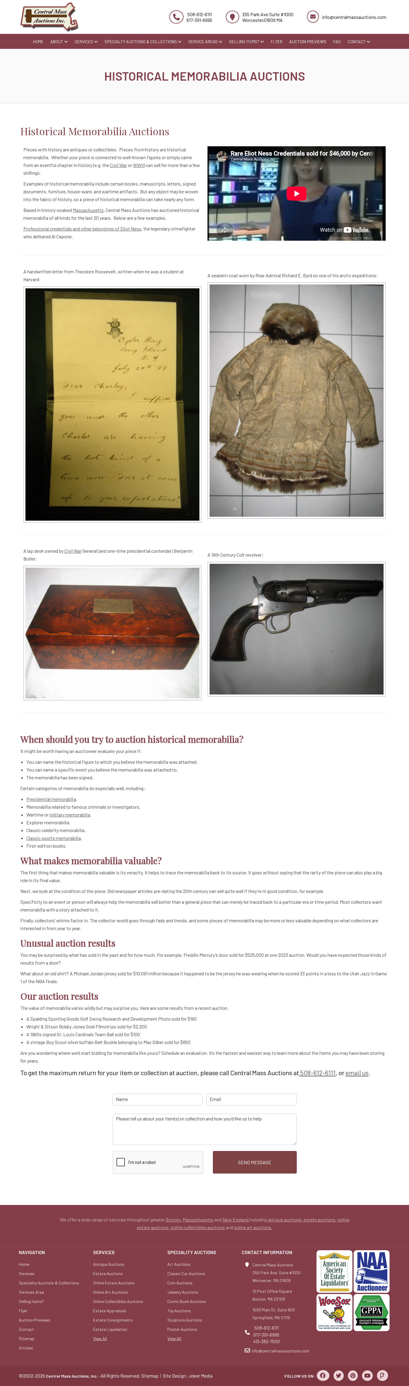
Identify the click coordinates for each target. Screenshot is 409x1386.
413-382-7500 (266, 1341)
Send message (254, 1162)
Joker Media (200, 1376)
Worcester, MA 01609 (271, 1280)
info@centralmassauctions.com (354, 17)
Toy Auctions (179, 1310)
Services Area (31, 1292)
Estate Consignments (113, 1319)
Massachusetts (88, 210)
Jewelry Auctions (182, 1292)
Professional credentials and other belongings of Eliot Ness (82, 228)
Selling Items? (244, 41)
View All (100, 1338)
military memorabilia (69, 814)
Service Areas (203, 41)
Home (38, 41)
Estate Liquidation (110, 1329)
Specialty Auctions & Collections (141, 41)
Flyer (276, 41)
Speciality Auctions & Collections (49, 1282)
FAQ (337, 41)
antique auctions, (285, 1219)
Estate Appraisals (109, 1310)
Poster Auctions (182, 1329)
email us (357, 1072)
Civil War (118, 165)
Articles (26, 1347)
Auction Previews (307, 41)
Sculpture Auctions (184, 1319)
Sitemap (26, 1338)
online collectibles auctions (197, 1227)
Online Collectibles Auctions (118, 1301)
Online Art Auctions (110, 1292)
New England (235, 1219)
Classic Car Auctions (186, 1273)
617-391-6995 (199, 20)
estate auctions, (320, 1219)
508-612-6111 (199, 14)
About (57, 41)
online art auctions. (253, 1227)
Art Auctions (178, 1264)
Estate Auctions (108, 1273)
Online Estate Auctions (113, 1282)
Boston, (174, 1219)
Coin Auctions (180, 1282)
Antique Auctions (108, 1264)
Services (84, 41)
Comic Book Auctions (186, 1301)
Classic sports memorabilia (53, 838)
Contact (357, 41)
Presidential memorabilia (51, 799)
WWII (138, 165)
